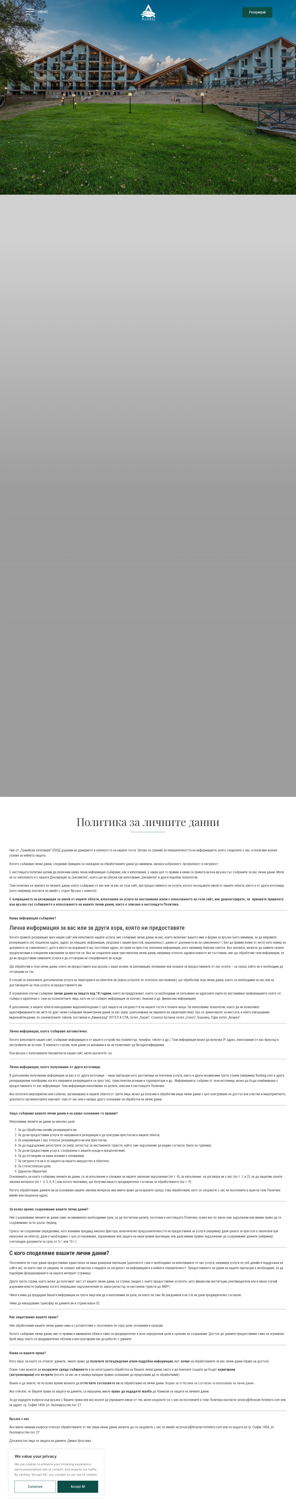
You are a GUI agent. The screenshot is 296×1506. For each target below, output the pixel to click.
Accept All (78, 1487)
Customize (35, 1487)
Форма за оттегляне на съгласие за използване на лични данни (209, 1383)
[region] (56, 1473)
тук (109, 1053)
